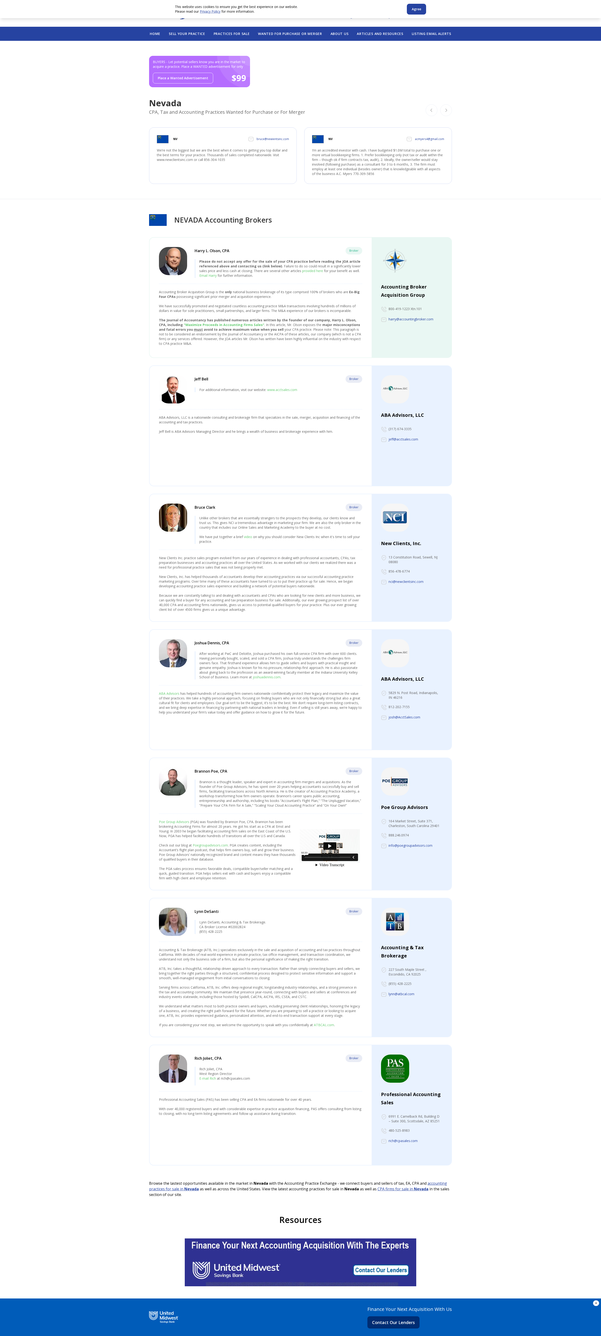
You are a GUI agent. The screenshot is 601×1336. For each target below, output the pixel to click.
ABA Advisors (169, 693)
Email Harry (208, 275)
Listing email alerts (431, 33)
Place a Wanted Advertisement (183, 78)
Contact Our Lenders (393, 1322)
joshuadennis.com (267, 677)
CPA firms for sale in (403, 1189)
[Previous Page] (431, 110)
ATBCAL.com (324, 1025)
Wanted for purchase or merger (290, 33)
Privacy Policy (210, 11)
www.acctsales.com (282, 389)
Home (155, 33)
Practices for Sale (232, 33)
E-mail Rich (207, 1078)
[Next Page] (446, 110)
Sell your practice (187, 33)
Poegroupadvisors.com (210, 845)
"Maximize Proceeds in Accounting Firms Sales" (224, 325)
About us (340, 33)
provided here (312, 271)
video (248, 537)
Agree (416, 9)
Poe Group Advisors (174, 822)
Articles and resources (380, 33)
